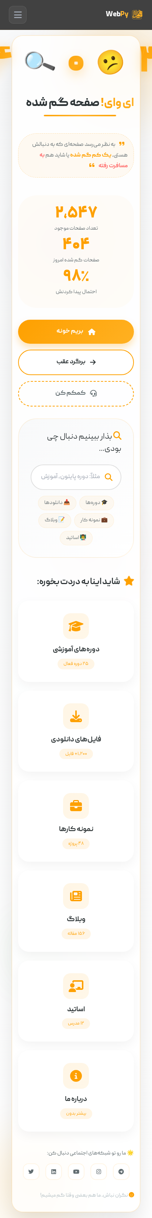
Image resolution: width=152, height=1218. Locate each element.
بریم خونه (69, 331)
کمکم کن (70, 393)
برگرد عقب (71, 362)
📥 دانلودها (57, 503)
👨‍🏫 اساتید (76, 538)
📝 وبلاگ (55, 520)
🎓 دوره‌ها (97, 503)
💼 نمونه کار (94, 520)
